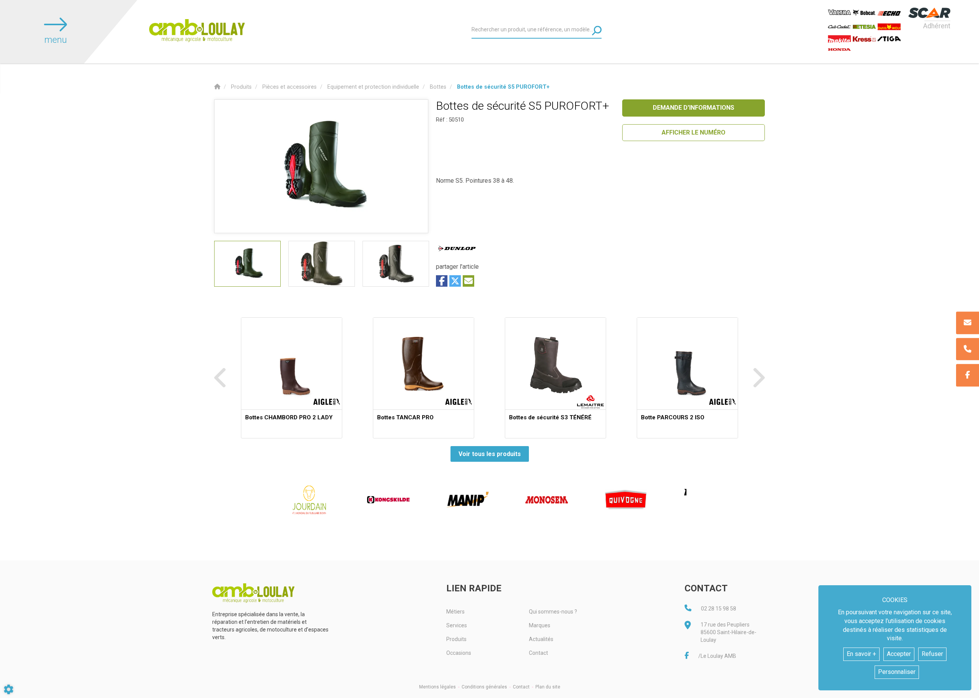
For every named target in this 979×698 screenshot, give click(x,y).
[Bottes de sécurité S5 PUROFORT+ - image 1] (247, 264)
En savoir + (861, 653)
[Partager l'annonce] (468, 281)
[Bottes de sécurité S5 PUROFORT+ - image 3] (396, 264)
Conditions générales (484, 687)
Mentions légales (437, 687)
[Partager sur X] (455, 281)
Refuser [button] (932, 653)
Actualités (541, 639)
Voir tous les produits (490, 454)
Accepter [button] (899, 653)
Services (456, 625)
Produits (456, 639)
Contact (538, 653)
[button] (503, 87)
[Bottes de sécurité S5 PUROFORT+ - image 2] (321, 264)
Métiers (455, 612)
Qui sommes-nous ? (553, 612)
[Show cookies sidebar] (8, 689)
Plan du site (547, 687)
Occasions (458, 653)
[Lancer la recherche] (597, 30)
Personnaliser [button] (897, 671)
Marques (539, 625)
